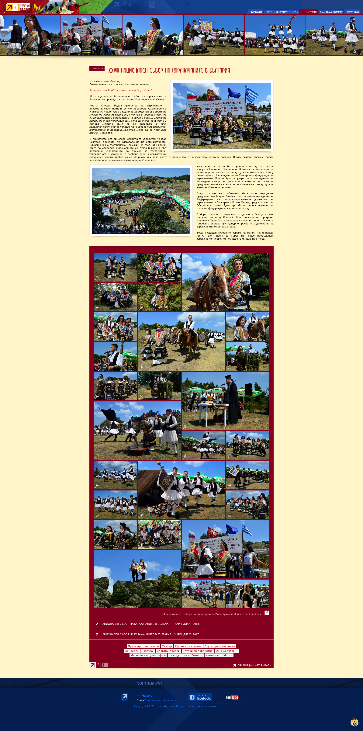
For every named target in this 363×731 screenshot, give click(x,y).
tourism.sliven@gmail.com (161, 700)
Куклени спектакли (188, 646)
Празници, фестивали (143, 646)
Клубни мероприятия (198, 650)
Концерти (132, 650)
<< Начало (144, 695)
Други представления (220, 646)
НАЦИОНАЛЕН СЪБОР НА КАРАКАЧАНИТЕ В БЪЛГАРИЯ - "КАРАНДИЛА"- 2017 (150, 634)
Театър (167, 646)
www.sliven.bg (111, 81)
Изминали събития (219, 655)
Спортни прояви (168, 650)
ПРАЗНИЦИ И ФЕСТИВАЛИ (255, 665)
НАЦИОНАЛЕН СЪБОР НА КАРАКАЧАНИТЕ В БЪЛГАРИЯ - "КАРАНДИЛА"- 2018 (150, 623)
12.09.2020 (97, 68)
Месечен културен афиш (148, 655)
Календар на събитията (186, 655)
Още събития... (227, 650)
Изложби (148, 650)
